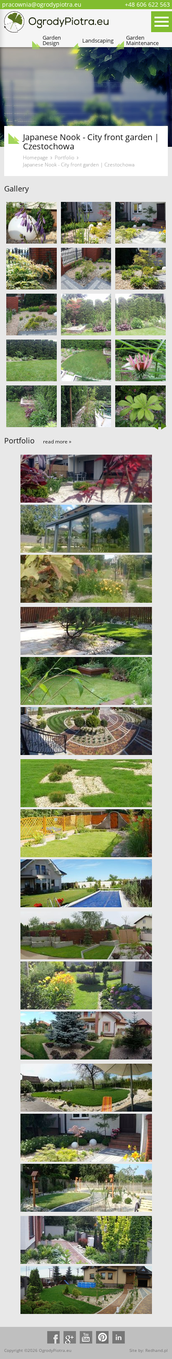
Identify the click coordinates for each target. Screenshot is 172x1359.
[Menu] (161, 21)
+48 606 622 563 (147, 4)
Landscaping (98, 40)
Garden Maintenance (142, 40)
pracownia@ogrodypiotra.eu (41, 4)
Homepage (35, 157)
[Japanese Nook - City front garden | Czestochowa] (31, 223)
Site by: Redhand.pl (148, 1350)
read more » (57, 441)
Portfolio (64, 157)
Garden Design (52, 40)
